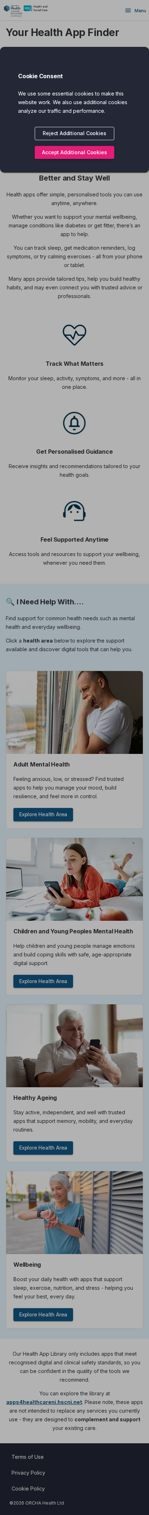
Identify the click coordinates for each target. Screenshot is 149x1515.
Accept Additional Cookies (74, 152)
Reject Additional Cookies (74, 133)
